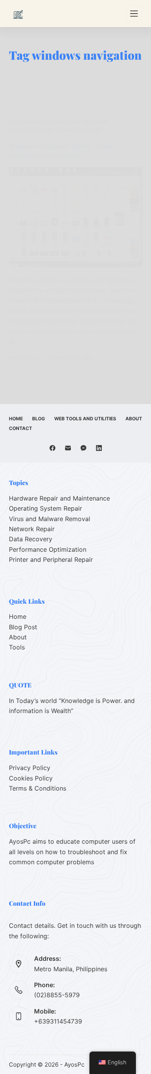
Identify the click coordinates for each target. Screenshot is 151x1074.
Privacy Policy (29, 768)
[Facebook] (52, 448)
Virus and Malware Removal (49, 519)
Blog (38, 418)
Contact (20, 428)
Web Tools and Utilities (85, 418)
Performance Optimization (44, 122)
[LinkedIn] (99, 448)
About (133, 418)
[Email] (68, 448)
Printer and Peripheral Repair (51, 559)
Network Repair (32, 529)
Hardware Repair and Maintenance (59, 498)
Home (16, 418)
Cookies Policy (31, 778)
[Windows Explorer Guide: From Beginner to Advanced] (75, 217)
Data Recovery (30, 539)
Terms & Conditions (37, 788)
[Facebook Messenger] (83, 448)
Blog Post (23, 627)
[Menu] (134, 13)
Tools (17, 647)
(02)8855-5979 (57, 995)
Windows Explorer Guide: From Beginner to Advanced (61, 150)
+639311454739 (58, 1021)
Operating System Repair (45, 508)
